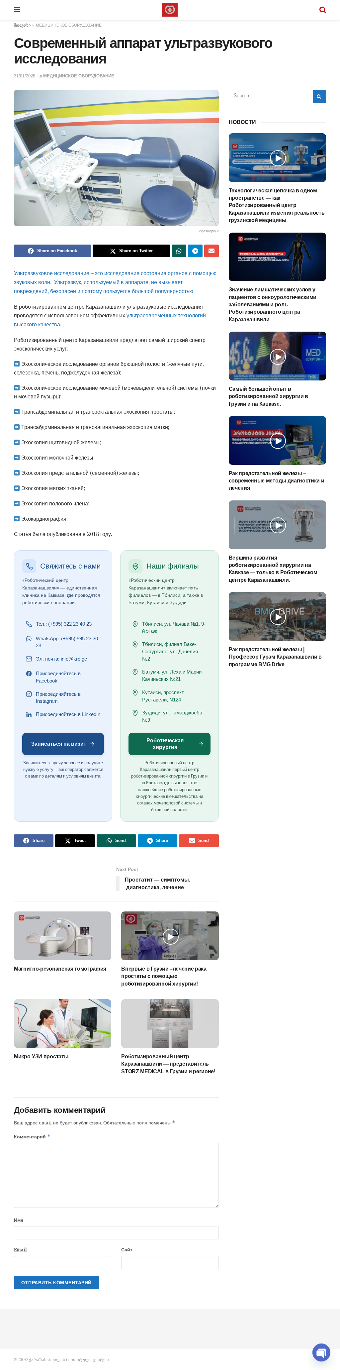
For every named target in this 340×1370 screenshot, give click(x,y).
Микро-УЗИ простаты (41, 1056)
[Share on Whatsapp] (179, 251)
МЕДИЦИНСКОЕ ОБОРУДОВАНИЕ (69, 25)
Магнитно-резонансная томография (60, 969)
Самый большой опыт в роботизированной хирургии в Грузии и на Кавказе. (268, 396)
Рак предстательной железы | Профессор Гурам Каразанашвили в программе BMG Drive (275, 657)
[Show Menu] (17, 10)
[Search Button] (322, 10)
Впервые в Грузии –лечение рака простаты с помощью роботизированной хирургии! (163, 976)
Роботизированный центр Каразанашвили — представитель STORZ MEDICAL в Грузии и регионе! (168, 1064)
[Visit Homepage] (170, 10)
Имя (18, 1220)
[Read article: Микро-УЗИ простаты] (62, 1023)
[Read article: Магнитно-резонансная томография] (62, 935)
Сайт (126, 1249)
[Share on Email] (211, 251)
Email (20, 1249)
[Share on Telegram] (195, 251)
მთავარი (22, 25)
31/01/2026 (24, 75)
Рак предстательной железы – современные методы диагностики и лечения (276, 481)
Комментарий (32, 1136)
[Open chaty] (321, 1350)
